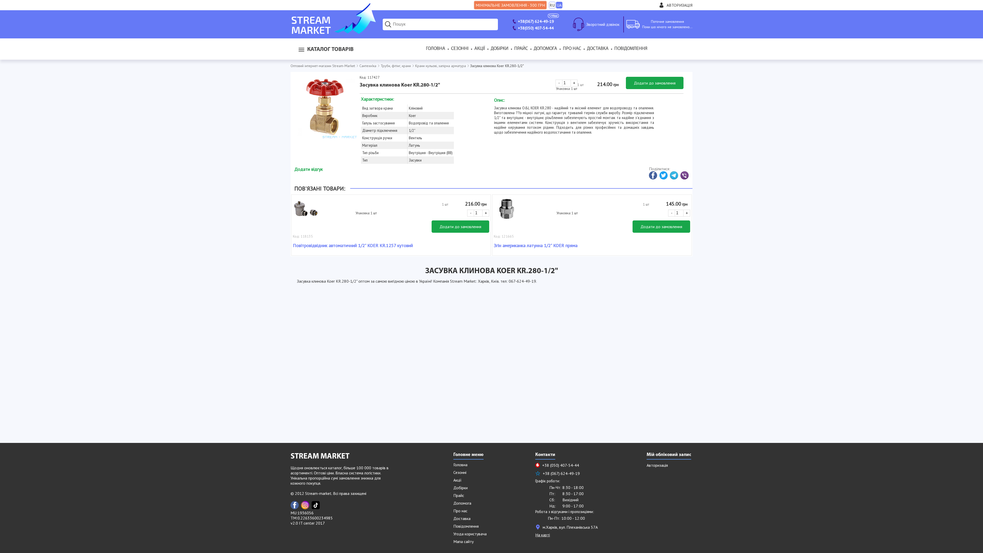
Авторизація (679, 5)
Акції (479, 49)
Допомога (545, 49)
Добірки (499, 49)
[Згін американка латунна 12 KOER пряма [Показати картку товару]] (506, 211)
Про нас (572, 49)
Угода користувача (470, 533)
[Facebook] (295, 505)
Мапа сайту (463, 541)
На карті (542, 534)
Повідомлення (630, 49)
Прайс (521, 49)
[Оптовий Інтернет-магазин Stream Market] (333, 32)
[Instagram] (305, 505)
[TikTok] (316, 505)
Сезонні (459, 49)
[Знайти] (388, 24)
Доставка (597, 49)
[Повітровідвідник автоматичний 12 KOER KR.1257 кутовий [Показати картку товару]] (305, 211)
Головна (435, 49)
